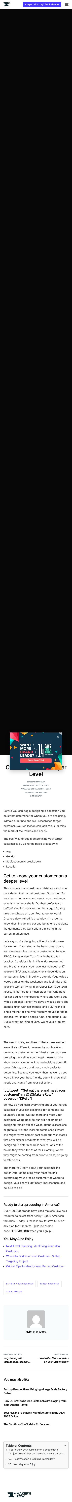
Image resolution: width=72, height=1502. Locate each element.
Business (29, 792)
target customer (49, 1284)
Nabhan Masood (36, 782)
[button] (58, 737)
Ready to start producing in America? (34, 1458)
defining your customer (19, 1284)
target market (14, 1292)
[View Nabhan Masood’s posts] (36, 1319)
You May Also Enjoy (24, 1464)
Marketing (41, 792)
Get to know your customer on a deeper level (33, 1449)
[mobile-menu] (66, 4)
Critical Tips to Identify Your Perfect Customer (35, 1266)
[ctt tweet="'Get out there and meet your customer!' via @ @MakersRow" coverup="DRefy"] (39, 1453)
